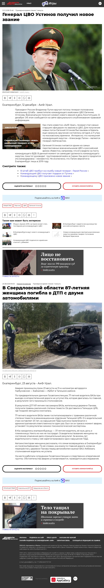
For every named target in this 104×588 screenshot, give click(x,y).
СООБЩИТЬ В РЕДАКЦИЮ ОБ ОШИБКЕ (86, 540)
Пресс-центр (52, 537)
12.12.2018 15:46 (7, 10)
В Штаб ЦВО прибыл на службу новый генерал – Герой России (53, 171)
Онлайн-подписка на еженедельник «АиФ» (37, 540)
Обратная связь (63, 540)
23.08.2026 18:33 (8, 284)
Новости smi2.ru (10, 276)
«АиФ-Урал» (24, 92)
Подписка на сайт (36, 537)
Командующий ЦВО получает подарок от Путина (46, 173)
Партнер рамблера (41, 578)
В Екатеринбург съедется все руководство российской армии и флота (80, 225)
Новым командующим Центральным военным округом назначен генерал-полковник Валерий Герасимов (81, 234)
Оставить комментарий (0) (82, 186)
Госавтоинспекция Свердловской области (19, 370)
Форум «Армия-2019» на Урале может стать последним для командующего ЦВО (30, 225)
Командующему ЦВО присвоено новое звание (45, 176)
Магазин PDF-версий (67, 537)
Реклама (23, 537)
